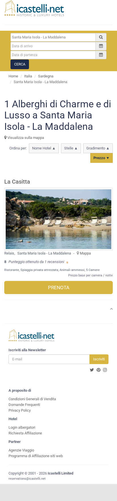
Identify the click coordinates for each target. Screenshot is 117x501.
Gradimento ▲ (98, 148)
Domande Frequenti (24, 405)
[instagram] (105, 370)
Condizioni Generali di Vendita (32, 399)
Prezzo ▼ (101, 158)
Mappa (85, 253)
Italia (28, 76)
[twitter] (92, 370)
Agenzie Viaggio (21, 450)
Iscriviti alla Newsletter (27, 350)
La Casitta (17, 181)
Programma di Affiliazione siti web (36, 456)
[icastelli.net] (34, 8)
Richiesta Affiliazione (25, 433)
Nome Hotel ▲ (44, 148)
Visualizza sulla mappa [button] (25, 137)
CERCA (19, 64)
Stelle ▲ (71, 148)
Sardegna (45, 76)
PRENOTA (58, 287)
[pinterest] (99, 370)
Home (13, 76)
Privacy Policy (20, 410)
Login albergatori (22, 427)
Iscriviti (99, 359)
